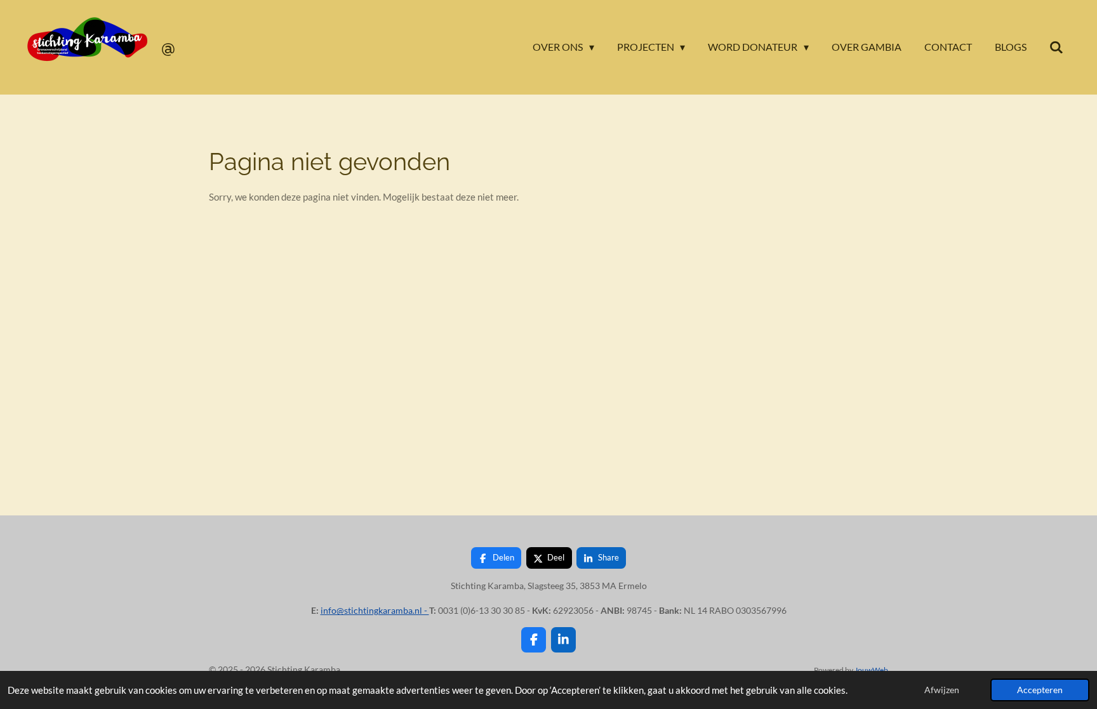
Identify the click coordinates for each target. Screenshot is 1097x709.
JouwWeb (871, 669)
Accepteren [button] (1040, 690)
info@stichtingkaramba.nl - (375, 610)
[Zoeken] (1056, 47)
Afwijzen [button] (941, 690)
